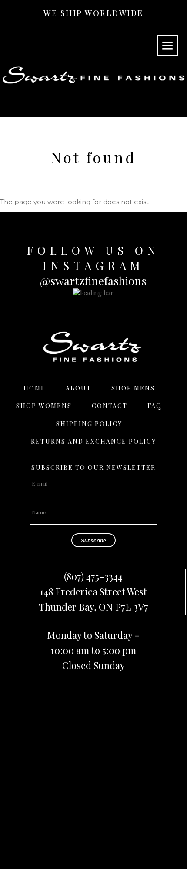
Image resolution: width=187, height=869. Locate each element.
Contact (109, 406)
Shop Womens (44, 406)
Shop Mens (133, 388)
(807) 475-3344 (93, 576)
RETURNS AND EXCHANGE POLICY (93, 441)
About (78, 388)
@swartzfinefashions (93, 280)
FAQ (154, 406)
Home (34, 388)
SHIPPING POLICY (89, 424)
